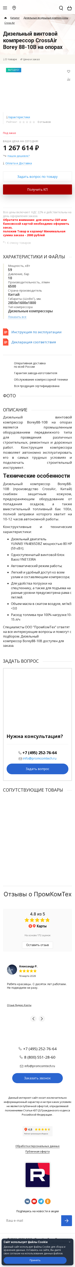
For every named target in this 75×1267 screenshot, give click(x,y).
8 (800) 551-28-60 (39, 1057)
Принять (35, 1260)
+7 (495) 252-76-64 (39, 752)
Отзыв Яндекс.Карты (19, 1005)
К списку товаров (19, 243)
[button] (33, 1018)
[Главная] (5, 18)
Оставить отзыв (37, 945)
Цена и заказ (31, 59)
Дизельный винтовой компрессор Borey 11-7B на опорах (34, 829)
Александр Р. (28, 966)
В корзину (37, 858)
